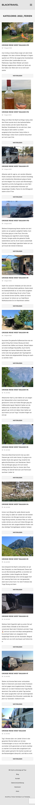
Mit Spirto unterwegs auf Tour (17, 770)
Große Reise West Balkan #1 (15, 673)
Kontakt (17, 779)
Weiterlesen (17, 75)
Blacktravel (10, 4)
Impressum (17, 787)
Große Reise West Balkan (14, 731)
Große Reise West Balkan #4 (15, 504)
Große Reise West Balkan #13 (15, 45)
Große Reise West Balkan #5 (15, 447)
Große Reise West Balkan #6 (15, 390)
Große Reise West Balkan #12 (15, 112)
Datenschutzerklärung (17, 783)
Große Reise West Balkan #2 (15, 616)
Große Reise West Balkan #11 (15, 166)
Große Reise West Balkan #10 (15, 220)
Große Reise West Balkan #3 (15, 559)
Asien (17, 791)
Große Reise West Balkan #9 (15, 278)
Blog (17, 774)
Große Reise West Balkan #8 (15, 332)
